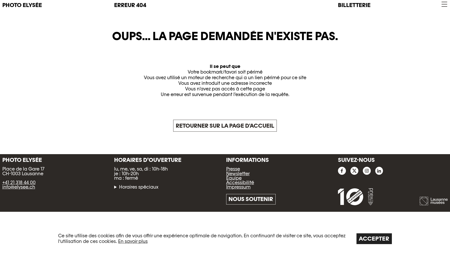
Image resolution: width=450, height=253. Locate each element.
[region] (225, 238)
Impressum (238, 187)
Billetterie (354, 5)
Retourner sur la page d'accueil (225, 125)
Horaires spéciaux (138, 187)
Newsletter (238, 173)
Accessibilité (240, 182)
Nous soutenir (251, 199)
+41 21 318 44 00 (19, 182)
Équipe (234, 178)
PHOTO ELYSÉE (22, 5)
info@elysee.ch (18, 187)
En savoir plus (133, 241)
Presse (233, 169)
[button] (444, 4)
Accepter (374, 238)
